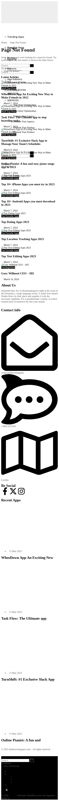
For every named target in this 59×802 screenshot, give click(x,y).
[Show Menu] (2, 27)
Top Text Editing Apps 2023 (18, 256)
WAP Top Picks (8, 88)
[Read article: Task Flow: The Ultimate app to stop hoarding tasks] (29, 107)
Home (4, 42)
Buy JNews (12, 771)
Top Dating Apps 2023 (15, 222)
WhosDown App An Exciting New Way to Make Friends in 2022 (27, 96)
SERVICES (13, 100)
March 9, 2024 (10, 150)
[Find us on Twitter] (6, 790)
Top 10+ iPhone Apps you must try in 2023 (28, 184)
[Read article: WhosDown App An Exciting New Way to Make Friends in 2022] (29, 84)
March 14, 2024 (11, 279)
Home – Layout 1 (21, 776)
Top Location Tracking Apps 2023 (22, 239)
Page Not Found (18, 42)
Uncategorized (8, 267)
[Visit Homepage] (24, 54)
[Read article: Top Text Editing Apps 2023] (29, 247)
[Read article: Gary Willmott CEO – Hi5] (29, 264)
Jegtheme (15, 798)
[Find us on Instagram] (9, 790)
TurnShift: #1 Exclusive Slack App (27, 679)
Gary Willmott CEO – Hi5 (17, 273)
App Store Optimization (24, 111)
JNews (12, 795)
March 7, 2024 (10, 103)
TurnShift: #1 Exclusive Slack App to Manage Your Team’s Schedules (24, 142)
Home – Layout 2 (21, 779)
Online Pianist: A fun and (21, 740)
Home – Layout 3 (21, 782)
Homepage (12, 774)
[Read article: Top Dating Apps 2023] (29, 213)
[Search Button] (2, 63)
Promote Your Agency (23, 121)
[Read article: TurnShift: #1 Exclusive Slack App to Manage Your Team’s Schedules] (29, 130)
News (10, 785)
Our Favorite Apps (10, 178)
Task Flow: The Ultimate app (23, 618)
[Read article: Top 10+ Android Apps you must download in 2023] (29, 193)
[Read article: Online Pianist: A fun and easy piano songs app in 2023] (29, 154)
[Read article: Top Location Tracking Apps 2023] (29, 230)
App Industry (14, 79)
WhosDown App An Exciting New (27, 558)
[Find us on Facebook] (2, 790)
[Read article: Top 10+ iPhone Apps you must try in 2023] (29, 175)
